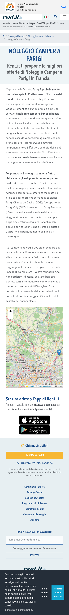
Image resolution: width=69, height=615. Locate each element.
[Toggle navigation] (64, 17)
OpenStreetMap (45, 386)
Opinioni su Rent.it (35, 509)
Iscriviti (34, 555)
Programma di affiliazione (34, 503)
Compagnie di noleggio (34, 514)
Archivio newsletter (34, 498)
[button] (47, 16)
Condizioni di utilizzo (34, 487)
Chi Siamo (34, 520)
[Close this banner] (2, 7)
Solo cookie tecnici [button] (44, 592)
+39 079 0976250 (35, 455)
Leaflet (31, 386)
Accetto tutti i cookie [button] (58, 592)
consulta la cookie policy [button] (19, 610)
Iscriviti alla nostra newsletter (34, 532)
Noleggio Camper (16, 36)
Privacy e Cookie (34, 492)
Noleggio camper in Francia (41, 36)
